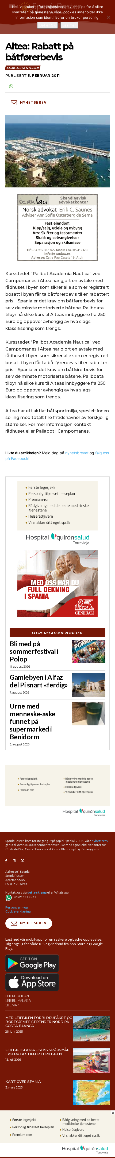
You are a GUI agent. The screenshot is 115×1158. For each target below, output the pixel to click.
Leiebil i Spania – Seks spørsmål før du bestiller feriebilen (37, 1052)
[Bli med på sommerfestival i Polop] (88, 651)
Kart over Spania (23, 1081)
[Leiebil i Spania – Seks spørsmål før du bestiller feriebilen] (91, 1061)
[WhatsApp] (10, 86)
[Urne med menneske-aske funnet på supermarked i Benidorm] (88, 714)
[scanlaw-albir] (57, 227)
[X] (22, 861)
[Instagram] (14, 861)
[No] (108, 17)
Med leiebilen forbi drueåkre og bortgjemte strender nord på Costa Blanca (38, 1021)
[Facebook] (6, 861)
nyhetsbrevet (77, 453)
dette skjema (37, 892)
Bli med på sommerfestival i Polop (34, 651)
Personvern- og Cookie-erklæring (17, 909)
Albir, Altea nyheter (22, 68)
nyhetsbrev (100, 841)
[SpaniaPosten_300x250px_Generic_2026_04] (57, 583)
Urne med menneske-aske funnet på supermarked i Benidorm (32, 721)
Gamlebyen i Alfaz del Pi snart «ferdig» (39, 681)
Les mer (69, 25)
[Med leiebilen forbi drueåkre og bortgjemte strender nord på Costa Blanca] (91, 1028)
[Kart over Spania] (91, 1092)
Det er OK (47, 25)
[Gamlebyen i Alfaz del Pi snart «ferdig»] (88, 685)
